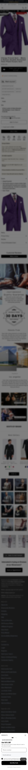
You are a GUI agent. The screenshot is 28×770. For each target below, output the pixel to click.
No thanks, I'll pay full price (14, 767)
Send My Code (14, 763)
